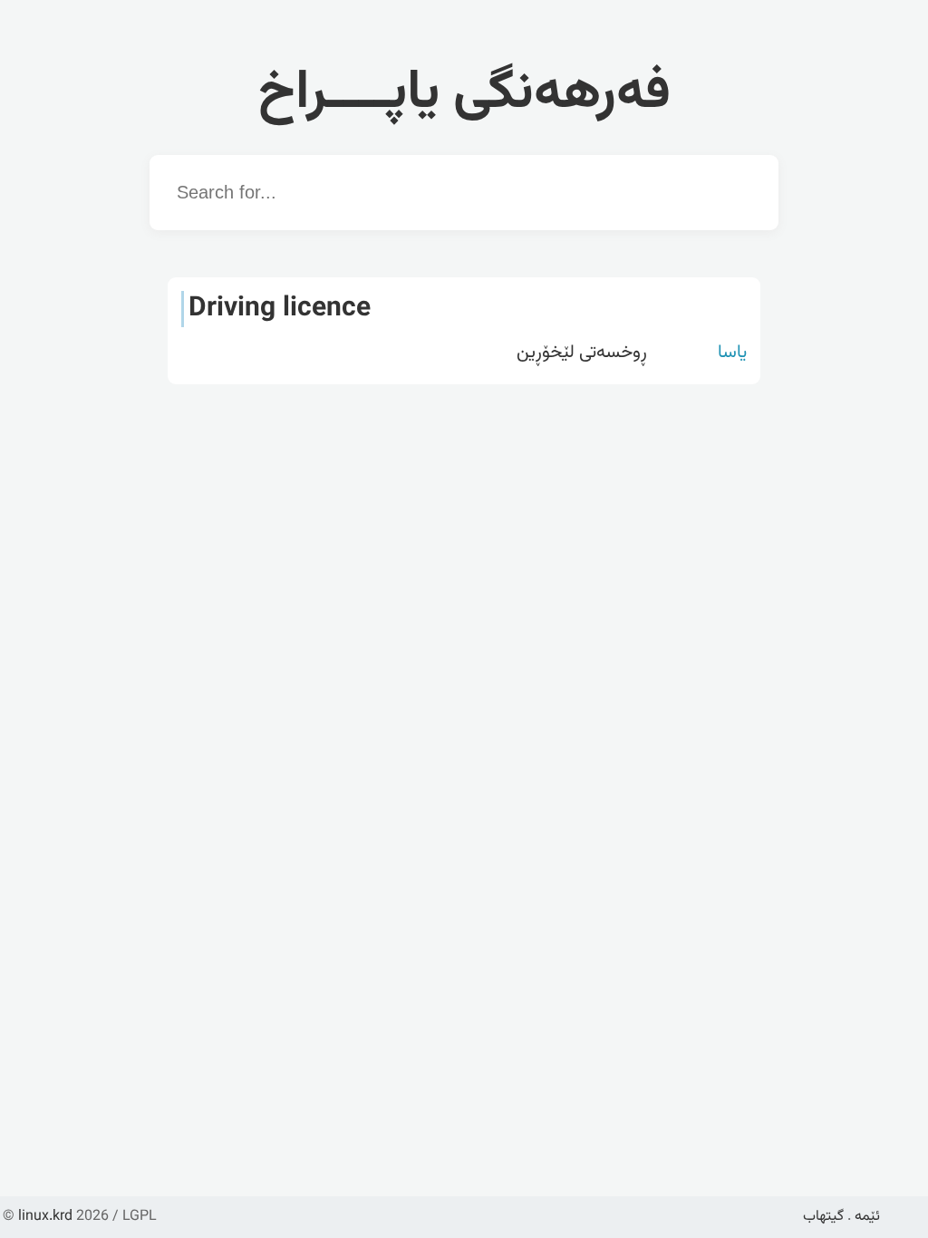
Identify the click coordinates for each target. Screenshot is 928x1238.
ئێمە (867, 1216)
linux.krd (45, 1216)
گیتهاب (823, 1216)
